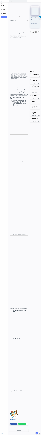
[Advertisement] (19, 8)
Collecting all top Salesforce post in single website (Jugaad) (35, 96)
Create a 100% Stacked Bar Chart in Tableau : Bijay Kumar (35, 91)
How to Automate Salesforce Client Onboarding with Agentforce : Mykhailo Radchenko (35, 80)
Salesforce (15, 419)
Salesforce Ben (36, 87)
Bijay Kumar (33, 92)
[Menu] (1, 1)
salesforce (36, 108)
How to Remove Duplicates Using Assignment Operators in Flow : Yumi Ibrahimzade (36, 74)
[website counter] (35, 32)
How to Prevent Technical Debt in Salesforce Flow (35, 86)
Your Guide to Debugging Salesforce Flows (35, 101)
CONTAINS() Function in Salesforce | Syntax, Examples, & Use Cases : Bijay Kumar (35, 106)
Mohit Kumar (11, 419)
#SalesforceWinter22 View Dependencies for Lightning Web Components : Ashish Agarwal (36, 112)
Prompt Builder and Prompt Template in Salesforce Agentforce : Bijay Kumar (35, 118)
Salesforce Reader (6, 1)
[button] (13, 424)
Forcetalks (17, 394)
